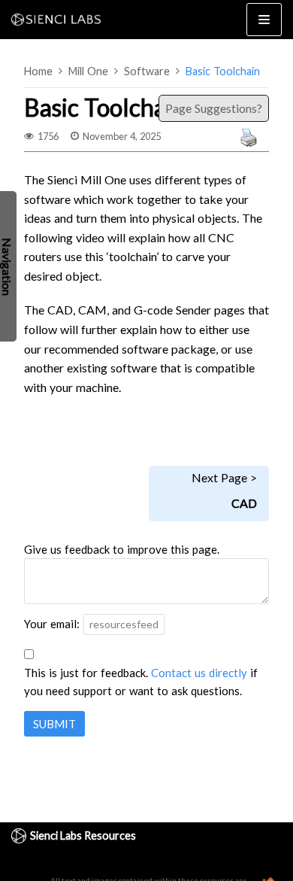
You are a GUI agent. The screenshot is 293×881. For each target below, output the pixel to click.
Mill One (88, 71)
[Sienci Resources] (60, 20)
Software (147, 71)
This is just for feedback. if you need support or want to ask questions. (141, 681)
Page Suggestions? (210, 108)
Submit (54, 724)
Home (38, 71)
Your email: (52, 623)
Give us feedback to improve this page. (121, 549)
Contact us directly (199, 672)
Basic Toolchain (223, 71)
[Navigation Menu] (264, 19)
